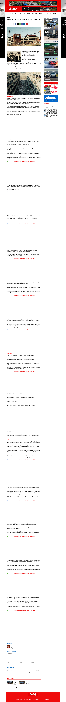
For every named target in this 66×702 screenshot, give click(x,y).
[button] (58, 15)
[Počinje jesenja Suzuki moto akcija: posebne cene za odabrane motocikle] (10, 682)
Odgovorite (12, 648)
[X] (18, 24)
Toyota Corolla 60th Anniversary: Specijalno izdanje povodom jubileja (28, 683)
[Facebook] (15, 24)
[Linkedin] (24, 24)
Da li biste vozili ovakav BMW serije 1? (34, 673)
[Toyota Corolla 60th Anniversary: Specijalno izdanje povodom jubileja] (22, 682)
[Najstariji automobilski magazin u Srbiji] (13, 9)
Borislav (45, 106)
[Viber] (22, 24)
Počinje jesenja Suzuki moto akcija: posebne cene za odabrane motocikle (15, 684)
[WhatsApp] (20, 24)
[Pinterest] (27, 24)
